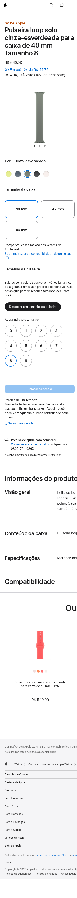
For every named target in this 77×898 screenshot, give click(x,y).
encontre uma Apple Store (52, 855)
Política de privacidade (18, 873)
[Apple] (6, 764)
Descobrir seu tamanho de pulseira (32, 306)
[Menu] (72, 5)
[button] (51, 5)
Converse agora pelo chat (30, 444)
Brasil (8, 862)
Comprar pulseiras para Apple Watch (50, 764)
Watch (18, 764)
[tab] (34, 146)
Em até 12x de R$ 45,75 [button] (29, 69)
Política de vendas (46, 873)
